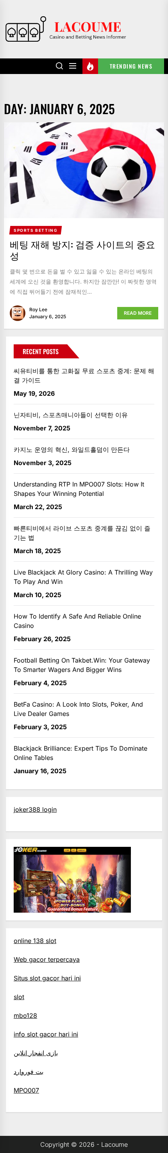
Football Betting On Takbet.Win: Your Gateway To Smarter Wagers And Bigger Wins (82, 664)
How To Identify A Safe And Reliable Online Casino (77, 620)
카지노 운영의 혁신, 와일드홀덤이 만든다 (72, 449)
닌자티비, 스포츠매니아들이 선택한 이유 (71, 415)
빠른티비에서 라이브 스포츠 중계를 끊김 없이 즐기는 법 (82, 532)
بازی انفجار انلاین (36, 1053)
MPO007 (26, 1090)
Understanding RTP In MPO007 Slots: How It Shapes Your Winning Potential (79, 488)
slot (19, 997)
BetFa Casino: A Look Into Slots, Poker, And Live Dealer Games (78, 709)
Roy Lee (38, 309)
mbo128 (25, 1015)
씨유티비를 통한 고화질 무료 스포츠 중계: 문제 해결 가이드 (84, 375)
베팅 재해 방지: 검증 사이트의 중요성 (82, 249)
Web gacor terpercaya (47, 959)
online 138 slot (35, 941)
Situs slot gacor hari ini (47, 978)
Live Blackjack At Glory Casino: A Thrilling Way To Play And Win (83, 576)
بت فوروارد (28, 1071)
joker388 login (35, 809)
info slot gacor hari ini (46, 1034)
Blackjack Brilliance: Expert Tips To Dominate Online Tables (80, 753)
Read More (138, 313)
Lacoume (114, 1144)
